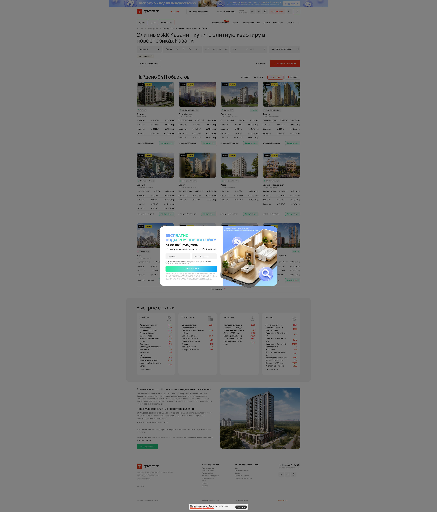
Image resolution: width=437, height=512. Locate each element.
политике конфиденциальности (178, 263)
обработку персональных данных (195, 262)
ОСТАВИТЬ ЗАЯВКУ (191, 269)
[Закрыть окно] (274, 230)
